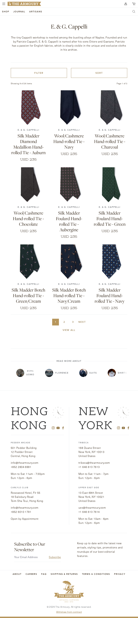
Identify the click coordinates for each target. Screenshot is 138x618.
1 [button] (55, 322)
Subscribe (55, 557)
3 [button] (73, 322)
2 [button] (64, 322)
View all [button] (69, 330)
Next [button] (82, 322)
